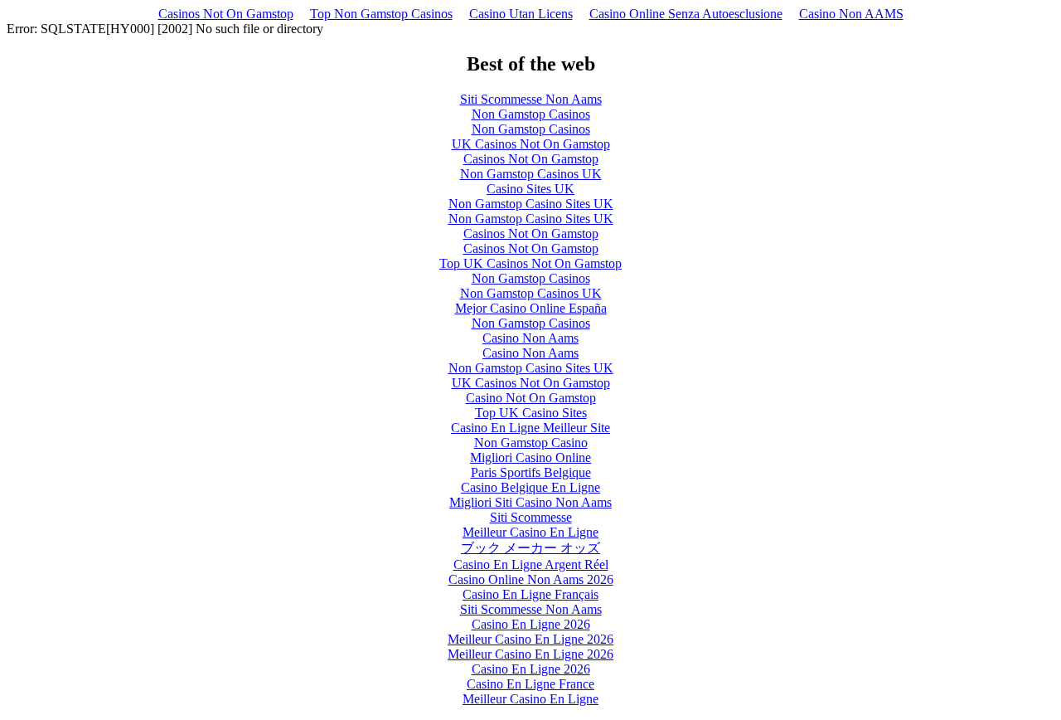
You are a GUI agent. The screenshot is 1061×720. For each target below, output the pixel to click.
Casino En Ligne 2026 (531, 624)
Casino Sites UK (530, 189)
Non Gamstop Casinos (531, 114)
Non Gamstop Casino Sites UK (530, 204)
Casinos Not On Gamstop (225, 14)
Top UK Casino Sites (531, 413)
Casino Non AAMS (851, 14)
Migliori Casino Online (530, 457)
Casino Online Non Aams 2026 (530, 579)
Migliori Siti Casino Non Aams (530, 502)
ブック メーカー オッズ (530, 548)
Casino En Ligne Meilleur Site (530, 428)
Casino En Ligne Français (530, 594)
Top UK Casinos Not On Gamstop (530, 263)
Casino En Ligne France (530, 684)
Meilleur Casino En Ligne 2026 (530, 639)
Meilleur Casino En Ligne (530, 532)
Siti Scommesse (531, 517)
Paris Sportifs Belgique (531, 472)
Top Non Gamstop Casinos (381, 14)
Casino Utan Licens (521, 14)
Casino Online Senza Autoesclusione (685, 14)
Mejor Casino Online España (531, 308)
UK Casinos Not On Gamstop (531, 144)
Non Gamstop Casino (531, 442)
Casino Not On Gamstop (531, 398)
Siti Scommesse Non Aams (531, 99)
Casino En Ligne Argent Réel (530, 564)
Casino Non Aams (530, 338)
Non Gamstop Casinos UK (531, 174)
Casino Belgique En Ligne (530, 487)
